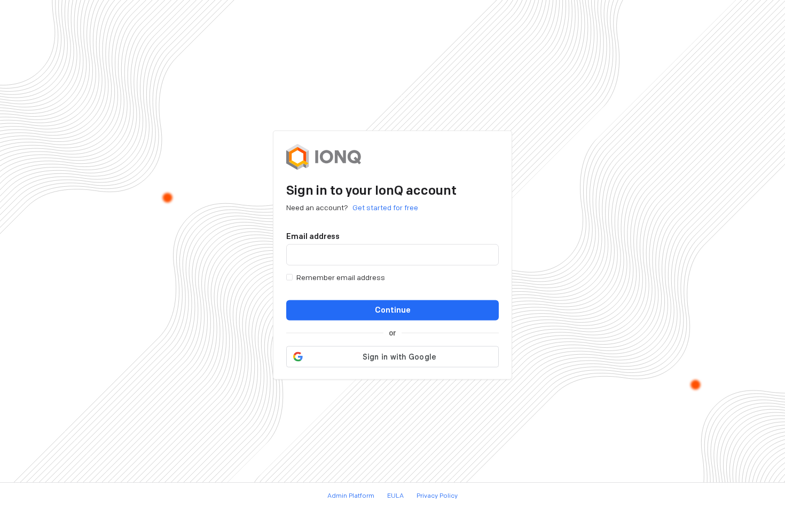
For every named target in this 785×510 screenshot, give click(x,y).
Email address (313, 236)
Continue (393, 310)
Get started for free (385, 207)
